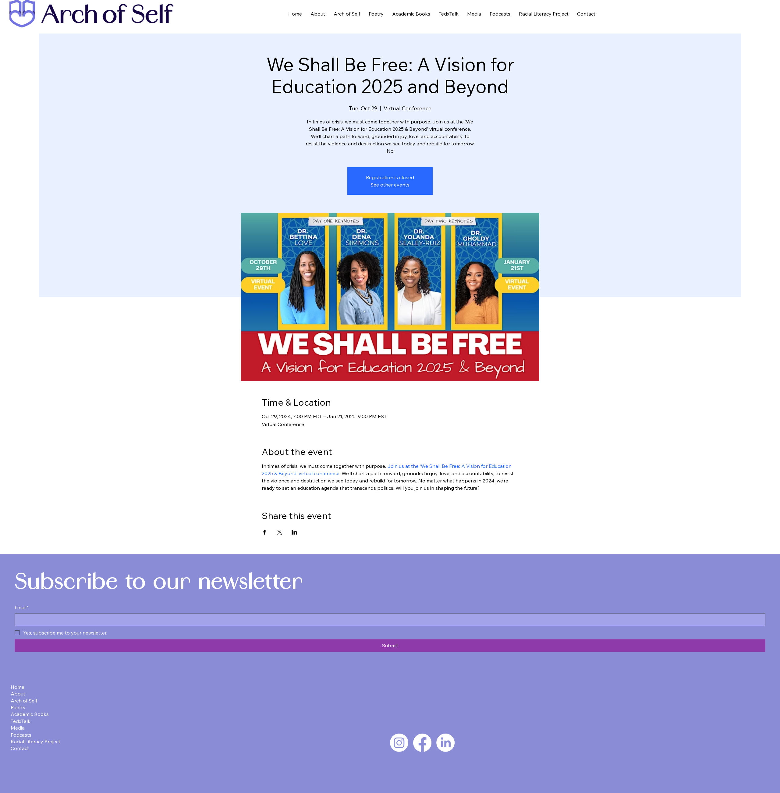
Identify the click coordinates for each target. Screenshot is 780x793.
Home (17, 687)
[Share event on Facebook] (265, 532)
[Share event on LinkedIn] (294, 532)
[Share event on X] (279, 532)
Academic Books (30, 714)
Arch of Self (24, 701)
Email (21, 607)
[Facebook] (422, 743)
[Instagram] (399, 743)
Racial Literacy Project (35, 741)
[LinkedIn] (445, 743)
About (18, 694)
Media (18, 728)
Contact (20, 748)
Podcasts (21, 735)
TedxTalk (20, 721)
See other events (390, 185)
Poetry (18, 707)
